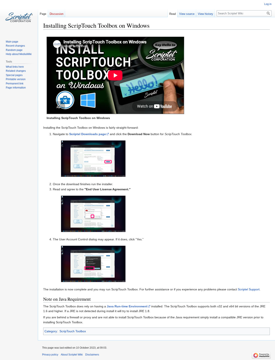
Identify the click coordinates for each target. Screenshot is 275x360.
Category (50, 331)
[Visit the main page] (19, 17)
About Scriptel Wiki (72, 354)
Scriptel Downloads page (87, 134)
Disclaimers (92, 354)
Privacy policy (50, 354)
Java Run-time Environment (127, 306)
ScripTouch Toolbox (73, 331)
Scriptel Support (249, 289)
